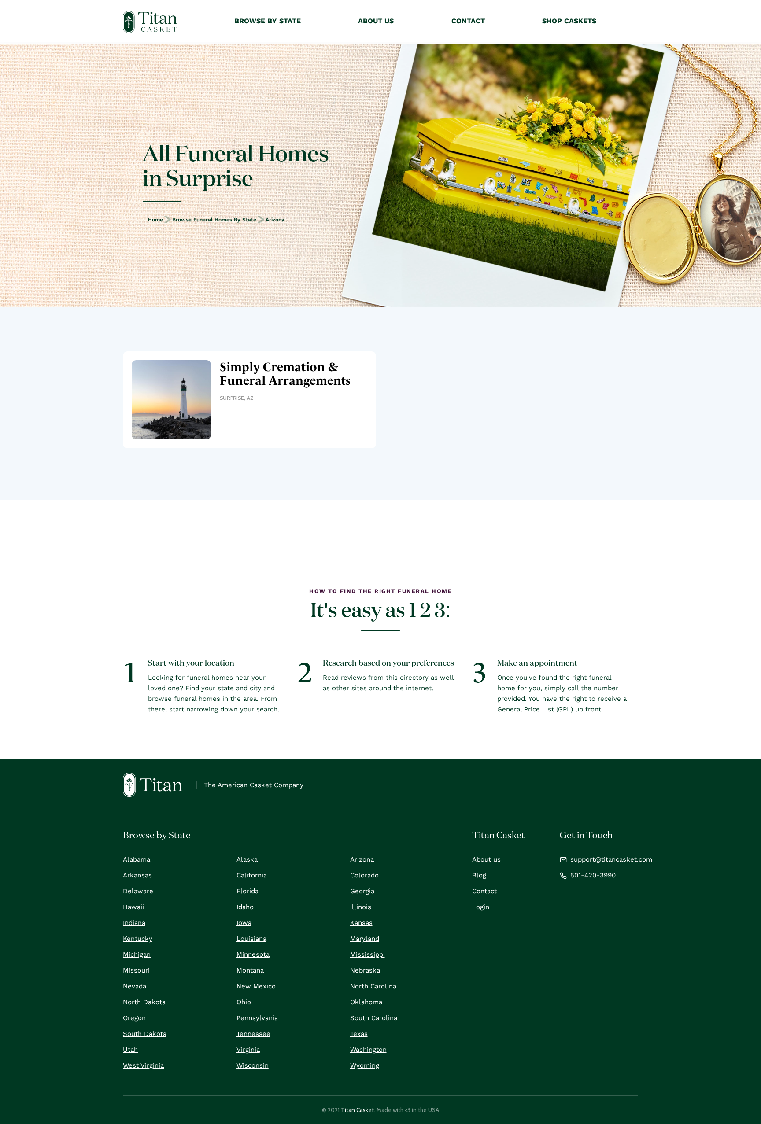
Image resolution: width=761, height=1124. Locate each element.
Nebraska (365, 970)
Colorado (364, 875)
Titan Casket (357, 1109)
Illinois (360, 907)
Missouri (136, 970)
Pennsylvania (257, 1018)
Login (480, 907)
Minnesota (253, 954)
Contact (484, 891)
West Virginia (143, 1065)
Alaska (247, 859)
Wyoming (364, 1065)
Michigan (137, 954)
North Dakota (144, 1002)
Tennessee (253, 1034)
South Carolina (373, 1018)
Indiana (134, 923)
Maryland (364, 939)
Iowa (243, 923)
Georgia (362, 891)
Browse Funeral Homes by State (214, 220)
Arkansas (137, 875)
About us (486, 859)
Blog (479, 875)
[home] (150, 22)
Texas (359, 1034)
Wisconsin (252, 1065)
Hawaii (133, 907)
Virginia (248, 1050)
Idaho (245, 907)
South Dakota (144, 1034)
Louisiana (251, 939)
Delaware (138, 891)
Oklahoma (366, 1002)
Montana (250, 970)
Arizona (275, 220)
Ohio (243, 1002)
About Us (376, 21)
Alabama (136, 859)
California (251, 875)
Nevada (134, 986)
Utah (130, 1050)
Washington (368, 1050)
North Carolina (373, 986)
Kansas (361, 923)
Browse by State (267, 21)
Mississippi (367, 954)
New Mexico (256, 986)
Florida (247, 891)
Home (155, 220)
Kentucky (137, 939)
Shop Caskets (569, 21)
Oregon (134, 1018)
